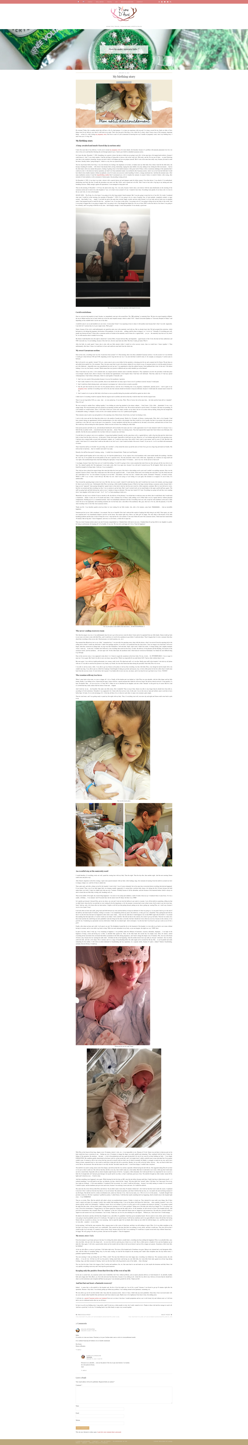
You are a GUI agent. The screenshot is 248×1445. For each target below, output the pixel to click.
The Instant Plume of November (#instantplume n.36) (97, 1316)
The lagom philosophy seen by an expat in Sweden (124, 49)
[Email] (167, 2)
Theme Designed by (163, 1441)
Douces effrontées (88, 1329)
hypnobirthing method (103, 175)
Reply (79, 1349)
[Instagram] (159, 2)
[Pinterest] (162, 2)
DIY (116, 2)
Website (78, 1420)
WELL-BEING (100, 2)
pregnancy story (82, 389)
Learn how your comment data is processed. (109, 1432)
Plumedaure (85, 1441)
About (84, 1442)
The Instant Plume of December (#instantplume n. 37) (150, 1316)
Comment (79, 1385)
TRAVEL (109, 2)
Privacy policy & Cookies (98, 1442)
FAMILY (90, 2)
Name (77, 1406)
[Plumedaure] (124, 12)
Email (77, 1413)
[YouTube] (165, 2)
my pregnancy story (101, 134)
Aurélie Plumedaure (93, 1355)
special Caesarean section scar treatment (96, 1298)
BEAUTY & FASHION (127, 2)
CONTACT (140, 2)
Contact (96, 1441)
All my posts (106, 1441)
